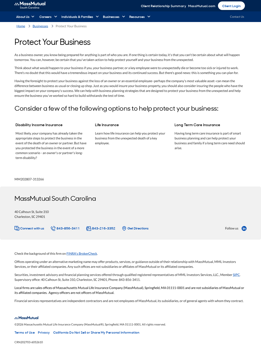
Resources (137, 16)
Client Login (231, 5)
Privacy (44, 332)
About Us (23, 16)
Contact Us (237, 16)
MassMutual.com (201, 5)
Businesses (111, 16)
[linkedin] (244, 228)
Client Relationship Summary (163, 5)
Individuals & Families (77, 16)
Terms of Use (24, 332)
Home (21, 26)
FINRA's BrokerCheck (81, 253)
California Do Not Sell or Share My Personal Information (96, 332)
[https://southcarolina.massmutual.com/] (34, 5)
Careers (45, 16)
